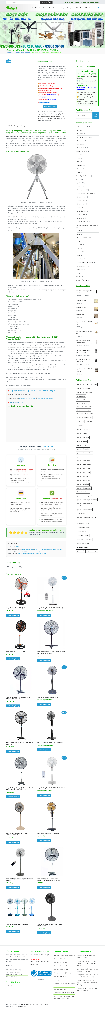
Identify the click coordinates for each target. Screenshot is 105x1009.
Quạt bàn (79, 186)
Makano (79, 252)
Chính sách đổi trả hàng (60, 962)
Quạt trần (79, 218)
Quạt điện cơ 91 (81, 531)
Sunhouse (79, 169)
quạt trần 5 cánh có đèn (84, 429)
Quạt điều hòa (53, 8)
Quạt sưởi (78, 276)
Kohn (78, 162)
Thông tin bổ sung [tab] (19, 126)
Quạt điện (42, 8)
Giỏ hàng (56, 980)
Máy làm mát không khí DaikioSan (87, 384)
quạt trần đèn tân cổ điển (84, 509)
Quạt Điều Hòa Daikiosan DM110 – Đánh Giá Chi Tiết (87, 956)
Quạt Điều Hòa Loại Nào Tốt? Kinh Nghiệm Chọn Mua (87, 989)
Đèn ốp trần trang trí (83, 137)
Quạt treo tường (81, 221)
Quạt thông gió (81, 211)
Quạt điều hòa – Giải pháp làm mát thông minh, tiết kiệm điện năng (63, 997)
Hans (78, 155)
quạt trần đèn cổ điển (83, 476)
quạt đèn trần (81, 551)
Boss (78, 234)
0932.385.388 (42, 97)
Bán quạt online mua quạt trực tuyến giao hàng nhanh (33, 1004)
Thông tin (87, 8)
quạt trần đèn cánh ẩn (83, 472)
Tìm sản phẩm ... (46, 2)
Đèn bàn (79, 130)
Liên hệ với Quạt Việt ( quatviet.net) (63, 992)
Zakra (15, 1006)
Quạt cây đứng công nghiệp (85, 193)
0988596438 (49, 398)
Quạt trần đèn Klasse (83, 492)
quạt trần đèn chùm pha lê (84, 453)
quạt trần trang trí (82, 445)
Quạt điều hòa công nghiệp (85, 262)
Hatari (50, 120)
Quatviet (34, 8)
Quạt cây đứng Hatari (44, 114)
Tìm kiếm (95, 115)
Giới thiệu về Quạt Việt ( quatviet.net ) (64, 984)
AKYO (78, 231)
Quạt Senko (80, 421)
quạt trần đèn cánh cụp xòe (85, 457)
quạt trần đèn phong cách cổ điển (87, 500)
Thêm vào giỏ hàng (49, 106)
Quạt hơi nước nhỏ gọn (83, 410)
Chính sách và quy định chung (62, 973)
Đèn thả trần (80, 141)
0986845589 (23, 398)
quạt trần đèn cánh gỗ (83, 460)
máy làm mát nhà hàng (83, 388)
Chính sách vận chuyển (60, 976)
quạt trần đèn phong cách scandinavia (84, 505)
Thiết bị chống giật (81, 280)
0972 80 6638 (22, 469)
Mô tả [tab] (10, 126)
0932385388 (94, 2)
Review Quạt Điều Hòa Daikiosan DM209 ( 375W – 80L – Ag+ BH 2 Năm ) (87, 963)
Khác (78, 248)
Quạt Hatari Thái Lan (53, 118)
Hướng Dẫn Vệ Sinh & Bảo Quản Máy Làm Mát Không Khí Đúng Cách (87, 976)
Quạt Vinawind (81, 513)
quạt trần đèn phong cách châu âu (87, 496)
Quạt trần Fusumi (82, 441)
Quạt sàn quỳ (81, 204)
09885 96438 (28, 471)
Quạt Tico (80, 425)
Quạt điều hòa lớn (82, 266)
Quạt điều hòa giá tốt (83, 523)
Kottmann (79, 165)
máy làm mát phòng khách (84, 392)
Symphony (80, 273)
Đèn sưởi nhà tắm (81, 151)
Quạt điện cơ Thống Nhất (84, 539)
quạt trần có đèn (82, 433)
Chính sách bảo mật (59, 959)
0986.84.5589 (51, 95)
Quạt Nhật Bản (89, 414)
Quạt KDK (79, 414)
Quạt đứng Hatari (56, 116)
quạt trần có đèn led (83, 437)
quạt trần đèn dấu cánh (83, 480)
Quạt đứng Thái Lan (20, 551)
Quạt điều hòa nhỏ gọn (83, 527)
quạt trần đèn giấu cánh (84, 488)
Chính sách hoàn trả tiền (60, 966)
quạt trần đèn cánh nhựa (84, 464)
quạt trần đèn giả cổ (83, 484)
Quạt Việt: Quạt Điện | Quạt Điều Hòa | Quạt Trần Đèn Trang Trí (32, 391)
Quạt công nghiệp (56, 114)
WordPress (23, 1006)
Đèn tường (80, 144)
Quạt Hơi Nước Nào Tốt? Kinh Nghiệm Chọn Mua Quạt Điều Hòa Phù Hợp (87, 983)
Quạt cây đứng (25, 52)
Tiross (78, 172)
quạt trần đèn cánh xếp (83, 468)
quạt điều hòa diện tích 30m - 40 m (86, 519)
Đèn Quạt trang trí (81, 127)
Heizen (79, 158)
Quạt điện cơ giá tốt (83, 535)
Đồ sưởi (78, 8)
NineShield (80, 259)
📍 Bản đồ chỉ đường (44, 102)
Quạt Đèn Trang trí (66, 8)
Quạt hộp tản (80, 200)
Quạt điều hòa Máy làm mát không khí (87, 225)
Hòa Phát (79, 245)
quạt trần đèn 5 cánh (83, 449)
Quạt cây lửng (81, 197)
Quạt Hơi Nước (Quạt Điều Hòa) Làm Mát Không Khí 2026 (86, 405)
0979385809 (75, 2)
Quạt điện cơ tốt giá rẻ (83, 543)
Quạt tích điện (81, 214)
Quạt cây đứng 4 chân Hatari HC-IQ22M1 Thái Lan (32, 553)
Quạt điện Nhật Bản (82, 547)
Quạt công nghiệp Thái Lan (51, 549)
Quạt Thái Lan (41, 551)
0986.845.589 (91, 87)
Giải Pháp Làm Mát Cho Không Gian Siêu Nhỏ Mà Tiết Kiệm (87, 970)
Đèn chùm (80, 134)
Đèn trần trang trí (92, 551)
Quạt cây (78, 179)
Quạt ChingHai (81, 396)
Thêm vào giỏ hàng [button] (13, 615)
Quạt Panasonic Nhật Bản (84, 417)
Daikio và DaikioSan (83, 238)
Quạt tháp (80, 207)
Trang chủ (9, 52)
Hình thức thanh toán (59, 989)
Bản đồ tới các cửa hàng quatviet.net (64, 955)
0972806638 (85, 2)
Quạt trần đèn (81, 148)
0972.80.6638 (51, 99)
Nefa (78, 255)
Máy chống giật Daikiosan (83, 176)
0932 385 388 (19, 471)
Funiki (78, 241)
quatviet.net (47, 446)
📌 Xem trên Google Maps (15, 402)
